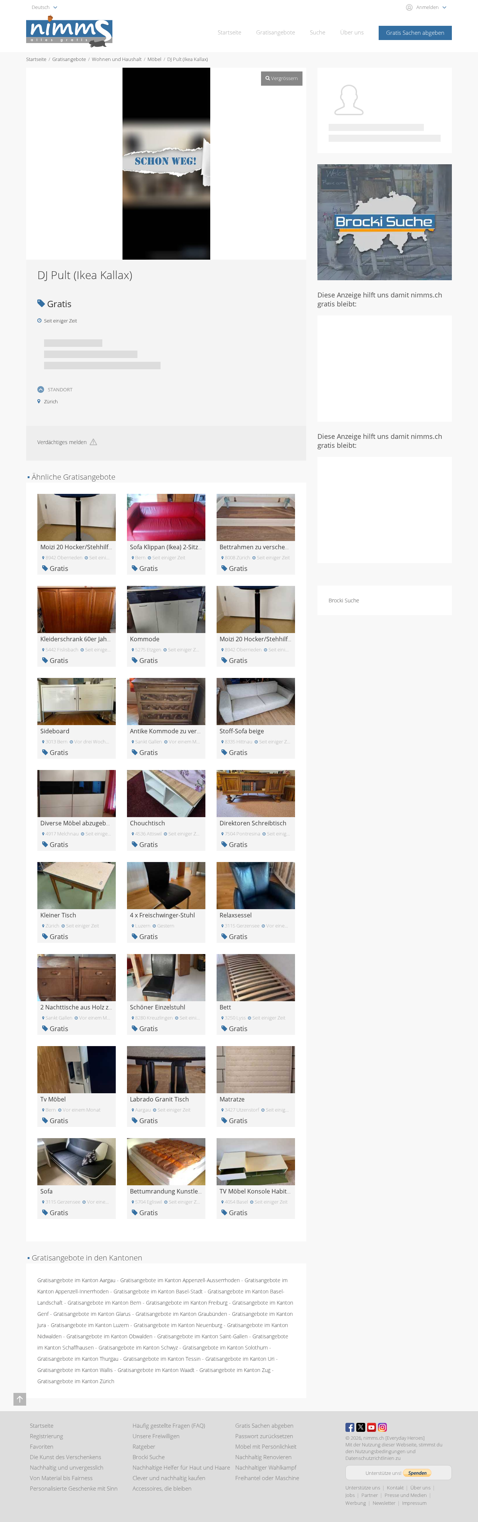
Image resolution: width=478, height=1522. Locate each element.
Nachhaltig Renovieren (263, 1457)
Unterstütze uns (362, 1487)
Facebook (349, 1427)
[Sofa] (76, 1161)
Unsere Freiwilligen (156, 1436)
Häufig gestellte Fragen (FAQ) (169, 1425)
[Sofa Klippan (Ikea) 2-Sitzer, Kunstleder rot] (166, 516)
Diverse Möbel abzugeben (76, 823)
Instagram (382, 1427)
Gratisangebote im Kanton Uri (239, 1358)
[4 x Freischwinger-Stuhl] (166, 885)
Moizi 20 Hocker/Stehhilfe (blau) (84, 547)
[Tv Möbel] (76, 1069)
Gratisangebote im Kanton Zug (234, 1369)
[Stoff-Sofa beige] (256, 701)
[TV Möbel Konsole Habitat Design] (256, 1161)
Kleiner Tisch (58, 915)
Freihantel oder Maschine (267, 1478)
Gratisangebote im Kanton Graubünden (181, 1313)
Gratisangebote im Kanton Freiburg (186, 1302)
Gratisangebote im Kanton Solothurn (225, 1347)
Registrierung (46, 1436)
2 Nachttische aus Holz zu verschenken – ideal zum (111, 1007)
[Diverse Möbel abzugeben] (76, 793)
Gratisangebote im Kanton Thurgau (77, 1358)
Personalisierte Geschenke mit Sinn (74, 1488)
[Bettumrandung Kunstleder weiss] (166, 1161)
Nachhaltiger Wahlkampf (266, 1467)
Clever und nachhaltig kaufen (169, 1478)
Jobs (350, 1495)
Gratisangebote (275, 32)
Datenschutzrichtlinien (369, 1458)
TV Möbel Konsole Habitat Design (266, 1191)
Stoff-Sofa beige (242, 731)
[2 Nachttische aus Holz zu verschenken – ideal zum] (76, 977)
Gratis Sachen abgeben (415, 32)
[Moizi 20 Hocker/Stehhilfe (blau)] (76, 516)
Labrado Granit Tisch (159, 1099)
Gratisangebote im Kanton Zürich (75, 1381)
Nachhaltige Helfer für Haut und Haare (181, 1467)
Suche (317, 32)
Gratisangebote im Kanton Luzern (90, 1325)
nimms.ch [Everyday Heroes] (394, 1437)
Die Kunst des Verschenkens (65, 1457)
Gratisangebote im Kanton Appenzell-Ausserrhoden (180, 1280)
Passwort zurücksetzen (264, 1436)
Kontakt (395, 1487)
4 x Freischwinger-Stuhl (162, 915)
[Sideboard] (76, 701)
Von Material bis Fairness (61, 1478)
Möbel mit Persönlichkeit (266, 1446)
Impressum (414, 1503)
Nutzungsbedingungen (380, 1451)
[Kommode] (166, 608)
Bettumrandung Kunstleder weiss (177, 1191)
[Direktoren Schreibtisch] (256, 793)
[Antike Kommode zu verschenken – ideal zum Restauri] (166, 701)
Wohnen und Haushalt (117, 59)
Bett (225, 1007)
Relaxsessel (236, 915)
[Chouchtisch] (166, 793)
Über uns (352, 32)
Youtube (371, 1427)
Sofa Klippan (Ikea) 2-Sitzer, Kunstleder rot (189, 547)
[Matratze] (256, 1069)
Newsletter (384, 1503)
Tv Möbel (53, 1099)
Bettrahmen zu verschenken (259, 547)
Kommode (144, 639)
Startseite (229, 32)
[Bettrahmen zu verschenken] (256, 516)
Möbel (154, 59)
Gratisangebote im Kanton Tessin (162, 1358)
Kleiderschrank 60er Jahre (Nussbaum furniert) (106, 639)
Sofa (46, 1191)
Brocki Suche (344, 600)
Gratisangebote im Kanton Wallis (75, 1369)
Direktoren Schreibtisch (253, 823)
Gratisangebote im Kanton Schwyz (138, 1347)
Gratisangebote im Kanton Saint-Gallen (202, 1336)
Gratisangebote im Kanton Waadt (156, 1369)
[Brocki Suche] (384, 221)
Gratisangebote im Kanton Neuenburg (178, 1325)
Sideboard (54, 731)
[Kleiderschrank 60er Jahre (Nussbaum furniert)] (76, 608)
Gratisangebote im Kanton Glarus (92, 1313)
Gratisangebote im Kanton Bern (104, 1302)
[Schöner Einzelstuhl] (166, 977)
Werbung (355, 1503)
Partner (369, 1495)
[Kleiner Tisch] (76, 885)
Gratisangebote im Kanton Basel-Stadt (158, 1291)
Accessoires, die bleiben (162, 1488)
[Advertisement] (384, 367)
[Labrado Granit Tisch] (166, 1069)
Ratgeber (144, 1446)
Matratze (232, 1099)
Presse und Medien (406, 1495)
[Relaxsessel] (256, 885)
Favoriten (41, 1446)
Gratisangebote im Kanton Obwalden (109, 1336)
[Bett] (256, 977)
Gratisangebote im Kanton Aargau (76, 1280)
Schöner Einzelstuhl (157, 1007)
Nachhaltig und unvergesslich (66, 1467)
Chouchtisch (147, 823)
